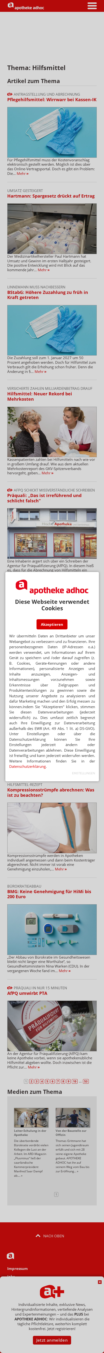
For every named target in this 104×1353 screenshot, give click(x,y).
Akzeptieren (52, 624)
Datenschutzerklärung (27, 766)
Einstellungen (83, 773)
